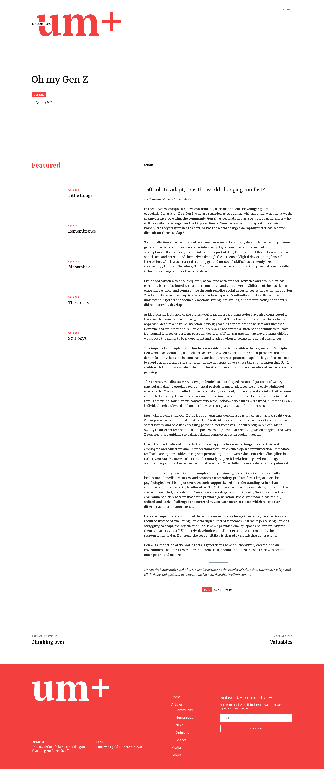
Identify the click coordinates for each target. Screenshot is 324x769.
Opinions (39, 94)
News (99, 742)
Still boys (77, 338)
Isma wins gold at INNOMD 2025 (119, 747)
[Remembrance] (47, 229)
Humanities (38, 742)
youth (229, 589)
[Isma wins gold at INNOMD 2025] (127, 715)
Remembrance (82, 231)
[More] (288, 164)
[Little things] (47, 193)
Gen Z (217, 589)
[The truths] (47, 300)
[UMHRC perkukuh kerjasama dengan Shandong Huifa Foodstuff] (62, 715)
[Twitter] (254, 164)
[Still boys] (47, 336)
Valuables (281, 642)
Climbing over (48, 642)
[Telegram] (262, 164)
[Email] (228, 164)
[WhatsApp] (271, 164)
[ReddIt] (245, 164)
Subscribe (256, 728)
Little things (80, 195)
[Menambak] (47, 264)
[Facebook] (236, 164)
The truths (78, 302)
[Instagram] (232, 745)
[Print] (280, 164)
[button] (287, 9)
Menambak (79, 267)
